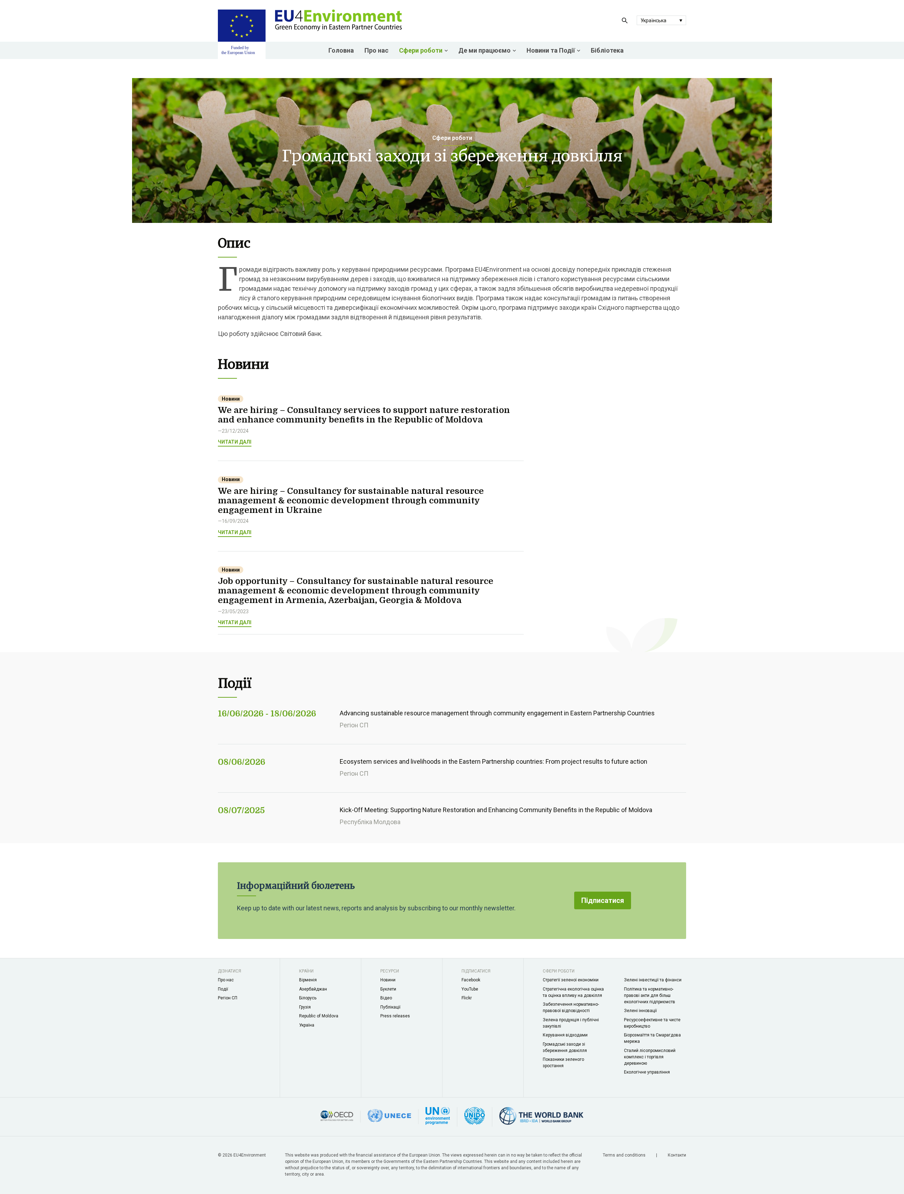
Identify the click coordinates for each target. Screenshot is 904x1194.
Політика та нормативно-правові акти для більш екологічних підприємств (649, 995)
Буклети (388, 989)
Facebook (471, 979)
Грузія (305, 1007)
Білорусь (307, 997)
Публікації (390, 1007)
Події (223, 989)
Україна (306, 1025)
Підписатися (602, 900)
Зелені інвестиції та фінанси (653, 979)
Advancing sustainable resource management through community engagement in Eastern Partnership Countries (497, 713)
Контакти (677, 1155)
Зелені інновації (640, 1010)
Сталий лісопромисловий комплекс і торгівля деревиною (650, 1057)
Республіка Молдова (370, 822)
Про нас (376, 50)
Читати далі (234, 442)
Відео (386, 997)
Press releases (395, 1015)
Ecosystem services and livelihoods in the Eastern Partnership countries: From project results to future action (493, 761)
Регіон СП (354, 725)
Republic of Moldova (318, 1015)
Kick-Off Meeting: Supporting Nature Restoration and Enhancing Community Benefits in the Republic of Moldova (496, 810)
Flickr (467, 997)
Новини (388, 979)
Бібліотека (607, 50)
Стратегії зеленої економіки (571, 979)
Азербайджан (313, 989)
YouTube (470, 989)
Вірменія (308, 979)
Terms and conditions (625, 1155)
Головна (341, 50)
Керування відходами (565, 1035)
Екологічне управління (647, 1072)
